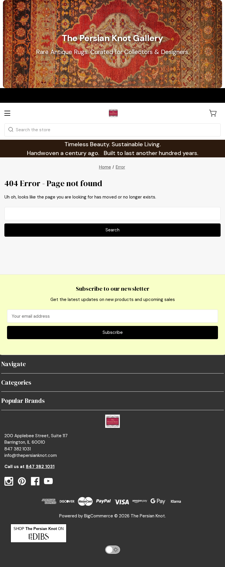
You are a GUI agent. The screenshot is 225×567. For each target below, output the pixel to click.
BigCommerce (98, 516)
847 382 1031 (40, 467)
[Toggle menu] (12, 113)
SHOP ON (38, 529)
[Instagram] (8, 481)
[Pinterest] (22, 481)
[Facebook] (35, 481)
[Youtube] (48, 481)
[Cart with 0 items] (213, 113)
